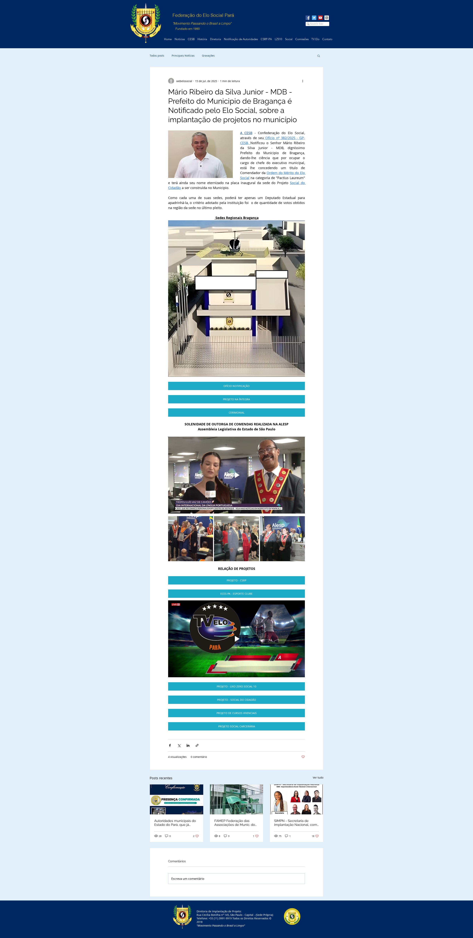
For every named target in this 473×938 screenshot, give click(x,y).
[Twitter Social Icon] (314, 18)
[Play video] (236, 475)
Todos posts (157, 55)
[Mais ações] (302, 81)
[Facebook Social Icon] (308, 18)
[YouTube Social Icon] (320, 18)
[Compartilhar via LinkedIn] (188, 745)
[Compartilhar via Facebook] (170, 745)
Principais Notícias (183, 55)
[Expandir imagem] (190, 538)
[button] (318, 55)
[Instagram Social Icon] (326, 18)
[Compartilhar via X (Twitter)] (179, 745)
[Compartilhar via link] (197, 745)
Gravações (208, 55)
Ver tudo (318, 777)
